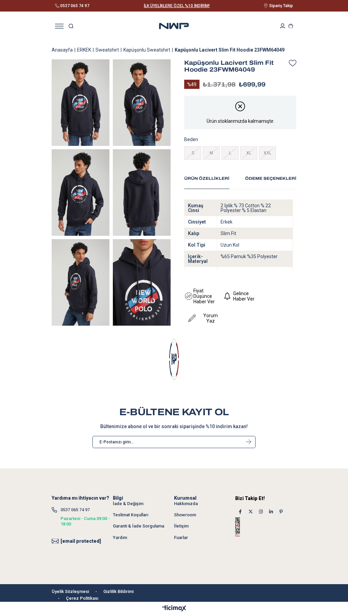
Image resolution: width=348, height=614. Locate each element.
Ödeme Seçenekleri (270, 178)
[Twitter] (250, 511)
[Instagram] (261, 511)
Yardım (120, 537)
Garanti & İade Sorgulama (138, 526)
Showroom (185, 514)
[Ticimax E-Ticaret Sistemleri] (174, 608)
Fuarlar (181, 537)
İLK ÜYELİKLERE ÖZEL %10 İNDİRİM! (177, 5)
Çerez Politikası (82, 598)
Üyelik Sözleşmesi (70, 591)
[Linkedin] (271, 511)
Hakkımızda (186, 503)
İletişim (181, 526)
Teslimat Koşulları (130, 514)
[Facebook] (240, 511)
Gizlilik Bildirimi (118, 591)
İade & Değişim (128, 503)
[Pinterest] (281, 511)
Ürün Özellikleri (206, 178)
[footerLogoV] (174, 359)
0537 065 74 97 (75, 509)
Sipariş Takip (281, 5)
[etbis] (243, 527)
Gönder (248, 442)
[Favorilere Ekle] (290, 63)
